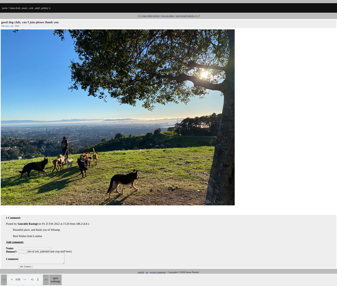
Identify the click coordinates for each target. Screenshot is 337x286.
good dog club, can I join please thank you (30, 22)
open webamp (55, 280)
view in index (167, 15)
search (141, 272)
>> (46, 279)
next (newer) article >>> (187, 15)
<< (3, 279)
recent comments (158, 272)
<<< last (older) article (149, 15)
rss (147, 272)
